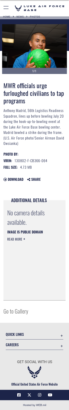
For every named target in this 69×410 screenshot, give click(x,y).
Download (15, 179)
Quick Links (15, 334)
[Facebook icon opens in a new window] (19, 395)
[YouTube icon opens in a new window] (50, 395)
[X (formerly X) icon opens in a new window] (29, 395)
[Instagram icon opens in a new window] (40, 395)
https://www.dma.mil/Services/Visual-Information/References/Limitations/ (30, 293)
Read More (15, 239)
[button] (6, 8)
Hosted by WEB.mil (34, 405)
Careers (12, 344)
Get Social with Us (34, 362)
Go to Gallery (15, 311)
